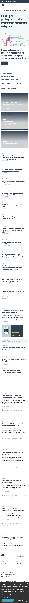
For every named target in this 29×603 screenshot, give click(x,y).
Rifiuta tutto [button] (21, 600)
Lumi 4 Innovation (20, 556)
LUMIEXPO (18, 563)
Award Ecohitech (5, 563)
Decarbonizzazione (9, 10)
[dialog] (14, 592)
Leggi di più (25, 589)
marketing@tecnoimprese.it (8, 574)
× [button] (27, 583)
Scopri (4, 63)
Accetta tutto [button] (7, 600)
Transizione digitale (20, 10)
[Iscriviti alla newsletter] (25, 1)
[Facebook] (27, 1)
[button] (14, 597)
